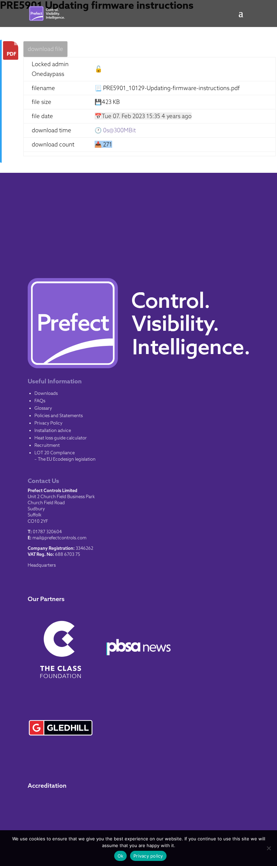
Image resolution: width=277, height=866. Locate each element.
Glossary (43, 408)
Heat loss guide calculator (60, 437)
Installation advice (52, 430)
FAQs (39, 400)
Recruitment (47, 445)
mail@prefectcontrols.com (59, 537)
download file (45, 48)
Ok (121, 856)
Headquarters (42, 565)
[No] (268, 848)
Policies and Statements (58, 415)
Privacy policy (148, 856)
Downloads (46, 393)
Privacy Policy (48, 423)
